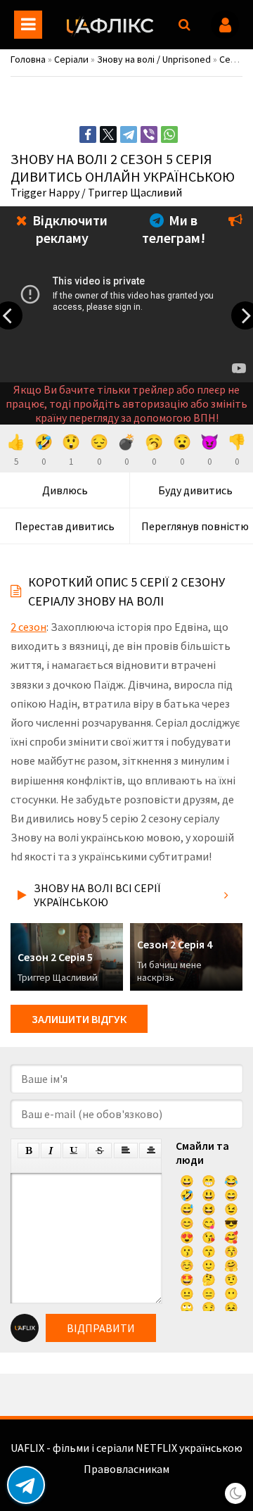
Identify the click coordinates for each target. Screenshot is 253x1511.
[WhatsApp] (169, 134)
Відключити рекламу (69, 228)
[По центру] (151, 1150)
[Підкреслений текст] (74, 1150)
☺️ (187, 1265)
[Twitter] (108, 134)
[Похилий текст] (51, 1150)
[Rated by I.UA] (126, 1483)
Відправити (101, 1328)
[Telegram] (128, 134)
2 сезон (28, 627)
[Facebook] (87, 134)
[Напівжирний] (28, 1150)
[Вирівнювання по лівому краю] (126, 1150)
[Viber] (149, 134)
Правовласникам (126, 1469)
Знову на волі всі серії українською (97, 895)
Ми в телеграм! (173, 228)
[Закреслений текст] (100, 1150)
